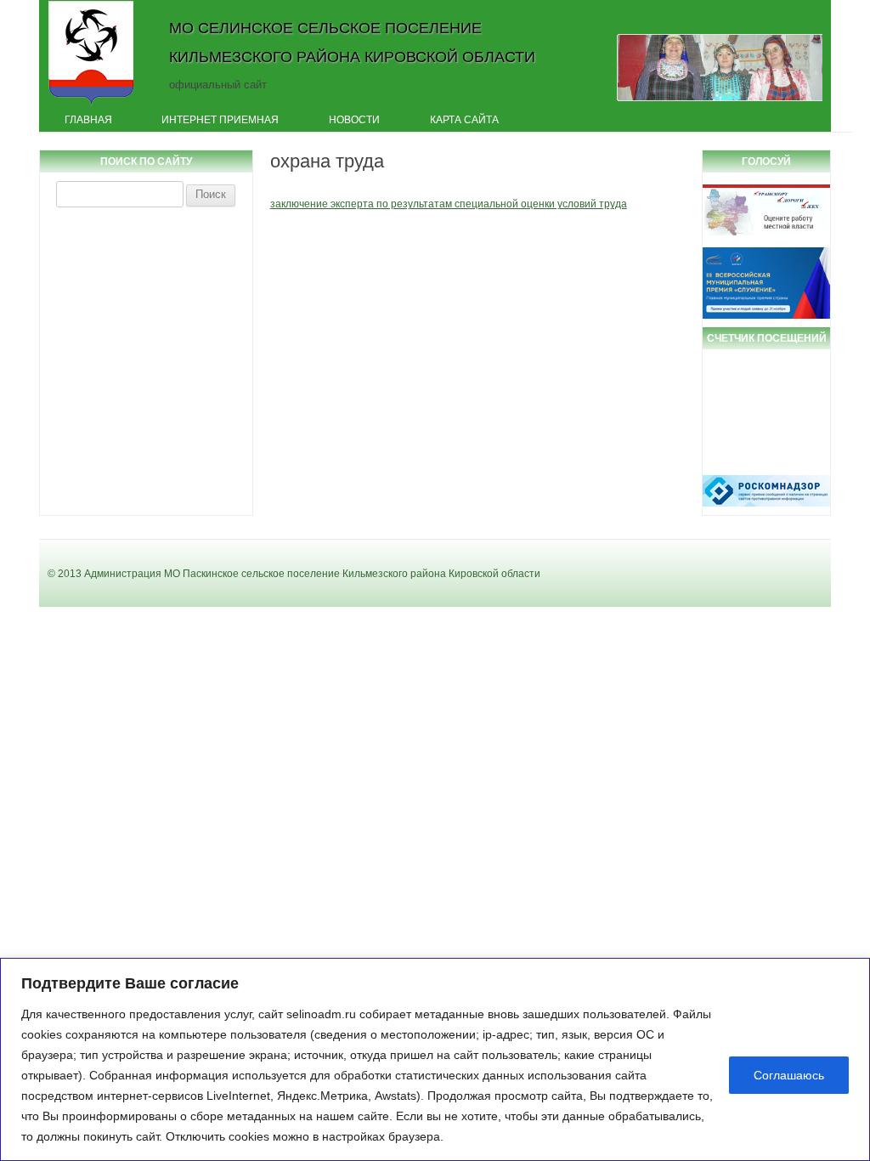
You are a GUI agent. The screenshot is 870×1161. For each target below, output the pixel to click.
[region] (435, 1059)
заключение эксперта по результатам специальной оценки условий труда (448, 204)
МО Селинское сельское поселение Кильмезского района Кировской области (352, 42)
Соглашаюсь (789, 1075)
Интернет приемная (220, 120)
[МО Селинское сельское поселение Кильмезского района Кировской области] (91, 104)
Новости (354, 120)
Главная (88, 120)
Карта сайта (464, 120)
